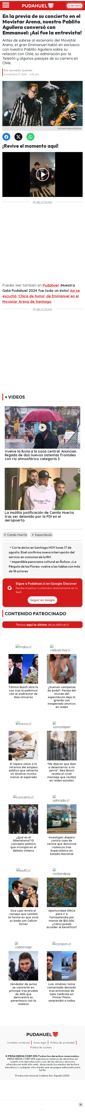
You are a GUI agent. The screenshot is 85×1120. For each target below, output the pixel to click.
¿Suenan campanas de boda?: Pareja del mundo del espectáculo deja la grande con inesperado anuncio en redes (61, 697)
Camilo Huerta (17, 535)
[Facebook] (7, 137)
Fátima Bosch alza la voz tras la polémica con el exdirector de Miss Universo (23, 692)
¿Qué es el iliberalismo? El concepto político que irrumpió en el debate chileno (23, 844)
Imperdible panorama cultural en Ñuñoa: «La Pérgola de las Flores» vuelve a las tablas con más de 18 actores (44, 566)
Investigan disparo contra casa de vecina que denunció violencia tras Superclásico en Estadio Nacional (61, 846)
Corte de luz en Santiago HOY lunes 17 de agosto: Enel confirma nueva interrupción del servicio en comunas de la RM (42, 552)
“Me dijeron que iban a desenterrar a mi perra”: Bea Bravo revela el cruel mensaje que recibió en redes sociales (61, 772)
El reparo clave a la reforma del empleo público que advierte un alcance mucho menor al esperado (23, 770)
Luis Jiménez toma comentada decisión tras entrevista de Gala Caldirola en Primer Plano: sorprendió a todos (61, 992)
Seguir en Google (42, 600)
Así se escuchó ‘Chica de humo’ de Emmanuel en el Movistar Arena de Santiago (41, 296)
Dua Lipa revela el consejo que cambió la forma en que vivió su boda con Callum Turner (23, 917)
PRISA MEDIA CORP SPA (23, 1056)
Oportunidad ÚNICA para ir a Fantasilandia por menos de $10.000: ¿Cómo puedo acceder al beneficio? (61, 919)
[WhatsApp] (31, 137)
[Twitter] (19, 137)
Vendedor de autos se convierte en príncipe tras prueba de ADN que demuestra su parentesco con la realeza (23, 994)
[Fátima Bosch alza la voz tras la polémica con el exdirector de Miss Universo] (23, 669)
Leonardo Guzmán (20, 70)
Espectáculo (43, 535)
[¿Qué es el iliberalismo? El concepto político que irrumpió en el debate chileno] (23, 819)
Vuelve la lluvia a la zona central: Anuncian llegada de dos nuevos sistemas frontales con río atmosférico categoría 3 (40, 455)
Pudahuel (51, 285)
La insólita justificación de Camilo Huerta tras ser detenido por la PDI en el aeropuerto (39, 516)
